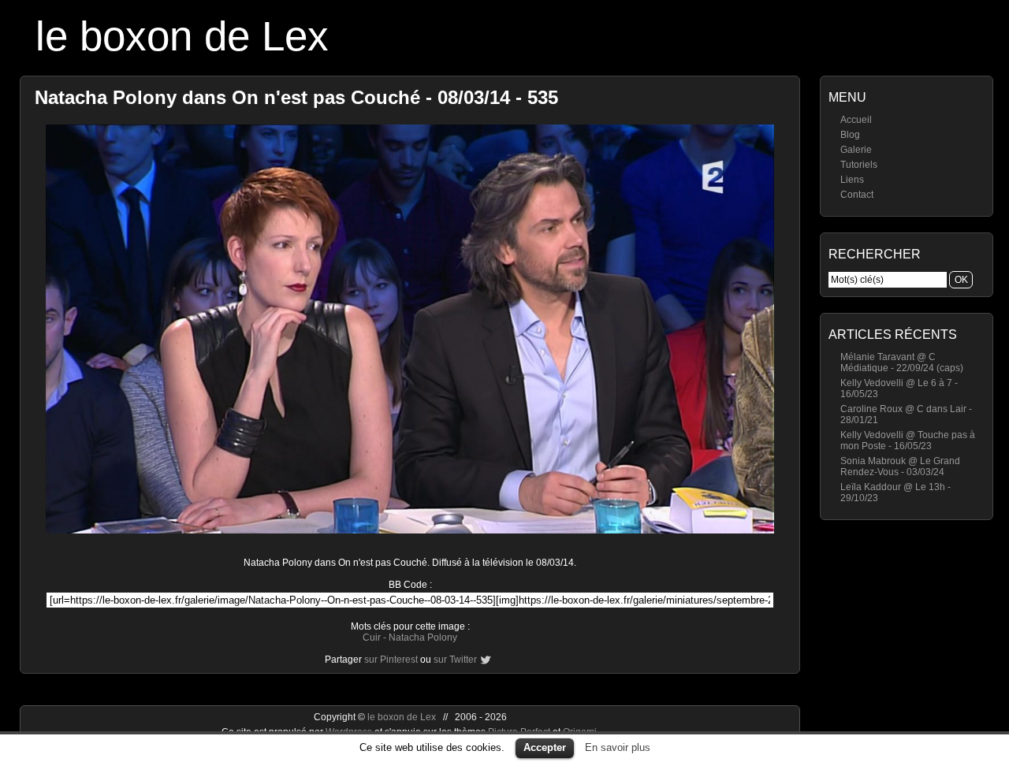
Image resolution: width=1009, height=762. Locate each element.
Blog (850, 134)
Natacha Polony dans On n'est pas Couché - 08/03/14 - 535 (296, 97)
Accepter (544, 747)
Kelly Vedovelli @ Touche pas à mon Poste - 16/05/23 (907, 440)
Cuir (372, 637)
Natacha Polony (423, 637)
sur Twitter (455, 659)
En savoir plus (617, 747)
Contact (856, 194)
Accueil (856, 119)
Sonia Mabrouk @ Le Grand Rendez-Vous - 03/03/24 (900, 466)
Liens (852, 179)
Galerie (856, 149)
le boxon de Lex (182, 36)
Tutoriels (858, 164)
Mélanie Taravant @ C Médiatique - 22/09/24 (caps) (901, 362)
